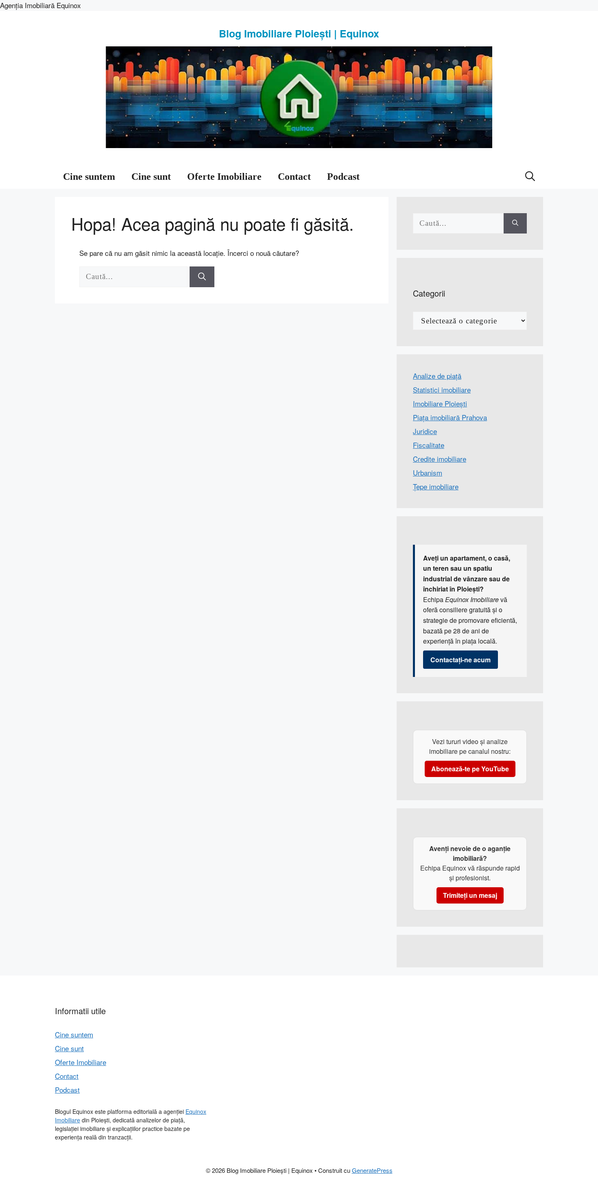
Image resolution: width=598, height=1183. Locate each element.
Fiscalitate (428, 445)
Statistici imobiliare (442, 389)
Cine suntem (89, 176)
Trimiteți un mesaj (470, 895)
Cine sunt (151, 176)
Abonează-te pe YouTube (470, 768)
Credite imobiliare (439, 459)
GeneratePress (372, 1170)
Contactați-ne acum (460, 659)
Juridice (425, 431)
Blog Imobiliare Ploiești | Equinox (299, 33)
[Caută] (202, 276)
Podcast (343, 176)
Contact (294, 176)
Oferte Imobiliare (224, 176)
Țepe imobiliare (435, 486)
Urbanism (427, 472)
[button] (530, 176)
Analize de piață (437, 376)
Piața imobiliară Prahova (450, 417)
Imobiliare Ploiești (440, 403)
